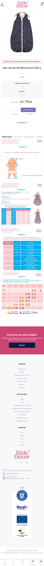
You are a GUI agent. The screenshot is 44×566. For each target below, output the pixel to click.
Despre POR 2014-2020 (22, 375)
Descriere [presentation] (18, 137)
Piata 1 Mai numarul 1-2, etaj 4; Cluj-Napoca (19, 470)
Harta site (22, 369)
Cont (22, 432)
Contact (22, 387)
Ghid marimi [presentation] (7, 137)
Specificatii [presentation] (29, 137)
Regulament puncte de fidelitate (22, 408)
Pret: (12, 102)
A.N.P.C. (22, 372)
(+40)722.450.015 (11, 477)
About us (22, 384)
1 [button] (20, 55)
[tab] (7, 137)
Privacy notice (22, 378)
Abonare (22, 345)
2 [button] (24, 55)
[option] (22, 32)
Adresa (22, 439)
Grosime (22, 91)
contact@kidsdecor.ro (12, 473)
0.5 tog (22, 95)
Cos (22, 442)
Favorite (16, 114)
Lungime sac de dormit (22, 83)
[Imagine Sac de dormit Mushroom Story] (22, 32)
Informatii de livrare (22, 421)
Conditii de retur (22, 418)
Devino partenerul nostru (22, 411)
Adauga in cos (28, 110)
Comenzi (22, 436)
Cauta (22, 399)
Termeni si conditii (22, 381)
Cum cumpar (22, 415)
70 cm (22, 87)
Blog (22, 402)
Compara (30, 114)
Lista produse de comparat (22, 405)
